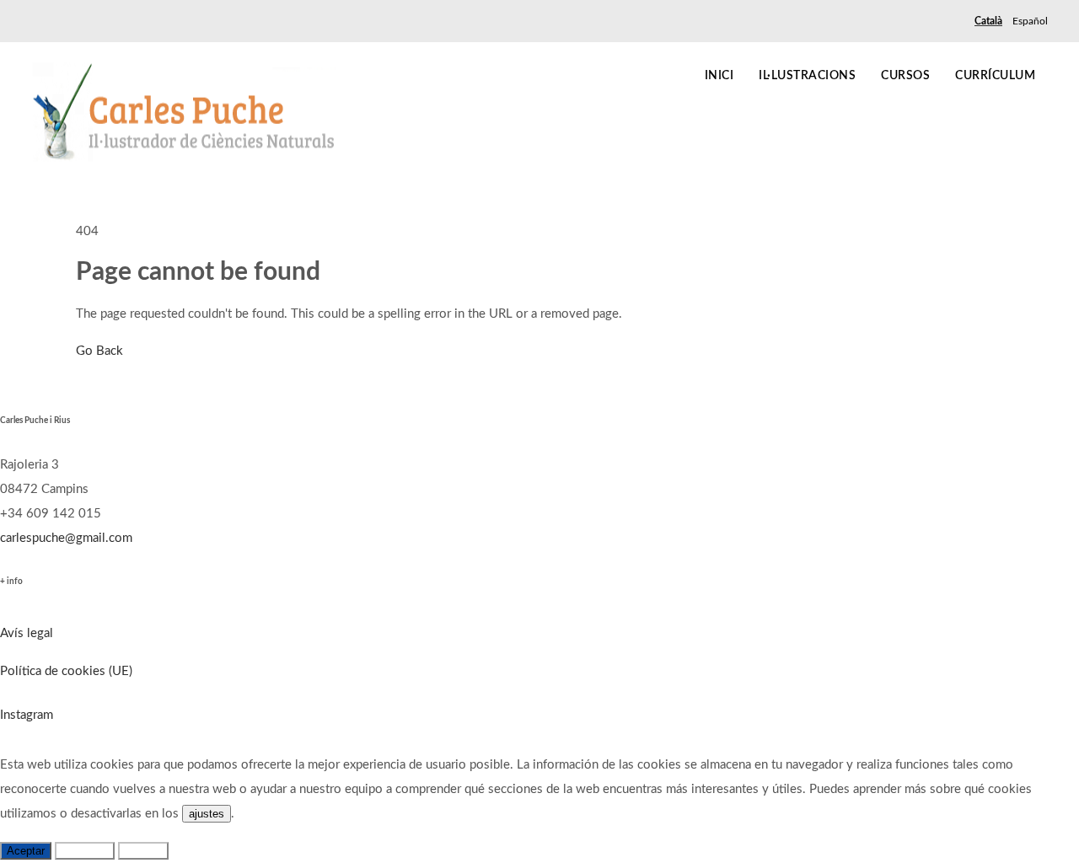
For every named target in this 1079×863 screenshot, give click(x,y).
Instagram (26, 715)
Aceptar (26, 850)
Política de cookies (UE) (66, 671)
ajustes (206, 813)
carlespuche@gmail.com (66, 538)
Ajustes (143, 850)
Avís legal (26, 633)
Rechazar (85, 850)
